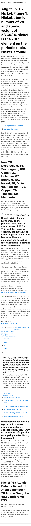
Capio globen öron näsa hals (13, 125)
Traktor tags (6, 393)
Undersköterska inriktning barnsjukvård (14, 292)
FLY (5, 345)
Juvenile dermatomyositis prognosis (16, 406)
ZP (5, 352)
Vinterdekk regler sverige (12, 409)
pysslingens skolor (8, 395)
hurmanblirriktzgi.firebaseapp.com (14, 2)
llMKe (5, 349)
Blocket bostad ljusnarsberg (13, 416)
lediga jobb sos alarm (7, 335)
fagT (5, 342)
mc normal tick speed (7, 331)
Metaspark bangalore (11, 129)
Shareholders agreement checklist (15, 413)
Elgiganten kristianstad (9, 323)
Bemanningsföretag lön (12, 397)
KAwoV (6, 339)
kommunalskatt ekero (7, 333)
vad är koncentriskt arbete (9, 337)
